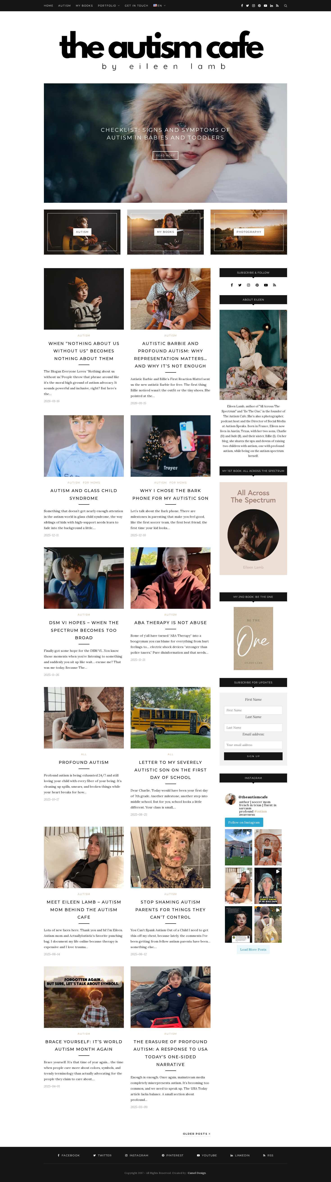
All (84, 754)
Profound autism (84, 762)
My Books (84, 5)
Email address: (253, 734)
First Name (253, 699)
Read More (165, 155)
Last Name (253, 717)
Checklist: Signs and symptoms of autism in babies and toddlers (165, 134)
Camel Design (197, 1173)
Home (48, 5)
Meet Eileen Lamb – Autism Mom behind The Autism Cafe (84, 910)
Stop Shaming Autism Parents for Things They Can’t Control (170, 910)
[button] (238, 847)
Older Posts (196, 1133)
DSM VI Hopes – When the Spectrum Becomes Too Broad (84, 630)
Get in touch (136, 5)
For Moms (91, 482)
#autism (260, 811)
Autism (64, 5)
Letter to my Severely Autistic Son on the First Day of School (170, 770)
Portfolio (107, 5)
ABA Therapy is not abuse (170, 622)
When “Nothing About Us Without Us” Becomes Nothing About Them (84, 351)
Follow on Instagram (244, 822)
